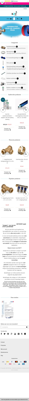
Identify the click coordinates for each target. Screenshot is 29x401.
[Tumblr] (21, 333)
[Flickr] (25, 333)
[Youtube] (15, 333)
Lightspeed (19, 368)
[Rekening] (21, 18)
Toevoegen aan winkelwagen (7, 129)
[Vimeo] (18, 333)
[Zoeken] (18, 18)
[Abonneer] (14, 326)
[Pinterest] (8, 333)
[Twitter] (4, 333)
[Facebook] (1, 333)
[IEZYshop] (14, 13)
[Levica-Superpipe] (7, 309)
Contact (25, 8)
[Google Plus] (11, 333)
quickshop (7, 108)
